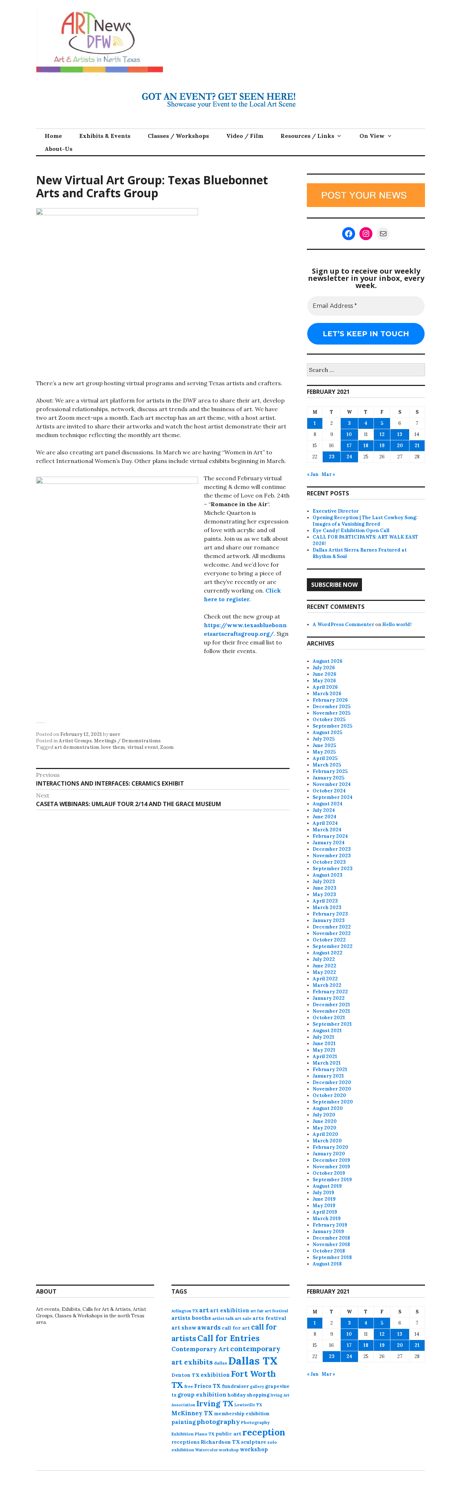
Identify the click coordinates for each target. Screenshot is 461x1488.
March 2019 (327, 1218)
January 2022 (329, 998)
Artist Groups (75, 741)
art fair (257, 1310)
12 (382, 434)
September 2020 (333, 1102)
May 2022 (324, 972)
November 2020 (332, 1089)
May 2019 (324, 1205)
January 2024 (329, 843)
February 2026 (330, 700)
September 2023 (333, 869)
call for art (236, 1328)
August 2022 (328, 953)
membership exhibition (241, 1414)
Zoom (167, 747)
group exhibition (202, 1394)
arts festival (269, 1318)
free (188, 1386)
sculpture (253, 1442)
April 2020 (325, 1134)
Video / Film (244, 135)
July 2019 (323, 1193)
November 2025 (331, 713)
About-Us (58, 148)
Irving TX (214, 1403)
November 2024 (332, 784)
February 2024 (330, 836)
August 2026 (328, 661)
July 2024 (324, 810)
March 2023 (327, 907)
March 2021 (327, 1063)
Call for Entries (228, 1338)
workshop (254, 1449)
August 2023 (328, 875)
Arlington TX (184, 1310)
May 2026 (324, 681)
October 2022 (329, 940)
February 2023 (330, 914)
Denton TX (185, 1375)
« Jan (312, 474)
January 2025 (328, 778)
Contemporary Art (200, 1349)
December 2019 (331, 1160)
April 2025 (325, 758)
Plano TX (204, 1434)
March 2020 (327, 1141)
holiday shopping (248, 1395)
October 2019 (329, 1173)
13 (399, 434)
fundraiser (235, 1386)
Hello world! (397, 624)
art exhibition (229, 1310)
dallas (220, 1363)
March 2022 (327, 985)
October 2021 (329, 1018)
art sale (243, 1318)
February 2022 (330, 992)
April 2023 (325, 901)
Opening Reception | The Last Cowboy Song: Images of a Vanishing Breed (365, 520)
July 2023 (324, 881)
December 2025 (331, 706)
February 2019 (330, 1225)
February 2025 (330, 771)
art (204, 1310)
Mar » (328, 474)
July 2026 (324, 668)
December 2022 (332, 927)
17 (349, 445)
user (114, 734)
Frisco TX (207, 1386)
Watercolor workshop (217, 1449)
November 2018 (331, 1244)
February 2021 (330, 1069)
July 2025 (324, 739)
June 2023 (324, 888)
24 (349, 457)
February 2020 (330, 1147)
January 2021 (328, 1076)
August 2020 (328, 1108)
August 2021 (327, 1031)
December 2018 (331, 1238)
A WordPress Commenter (343, 624)
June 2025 (324, 745)
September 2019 (332, 1180)
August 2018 (327, 1264)
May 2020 (324, 1128)
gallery (257, 1386)
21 (417, 445)
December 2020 (332, 1082)
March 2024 (327, 830)
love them (113, 747)
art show (183, 1327)
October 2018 (329, 1251)
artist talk (223, 1318)
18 (365, 445)
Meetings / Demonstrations (127, 741)
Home (53, 135)
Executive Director (336, 511)
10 (349, 434)
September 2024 (333, 797)
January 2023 (329, 920)
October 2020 (329, 1095)
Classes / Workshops (178, 135)
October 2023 (329, 862)
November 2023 (332, 856)
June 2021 (324, 1043)
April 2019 (325, 1212)
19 (382, 445)
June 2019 (324, 1199)
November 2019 (331, 1167)
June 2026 (324, 674)
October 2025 (329, 719)
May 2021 (324, 1050)
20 (400, 445)
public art (228, 1433)
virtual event (142, 747)
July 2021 (323, 1037)
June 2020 (325, 1121)
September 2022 (333, 946)
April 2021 (325, 1056)
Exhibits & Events (104, 135)
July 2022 (324, 959)
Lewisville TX (248, 1404)
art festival (276, 1310)
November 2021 (331, 1011)
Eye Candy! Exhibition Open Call (351, 530)
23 (332, 457)
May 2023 (324, 894)
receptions (185, 1442)
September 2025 (332, 726)
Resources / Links (307, 135)
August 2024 (328, 804)
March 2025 (327, 765)
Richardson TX (220, 1442)
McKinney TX (192, 1413)
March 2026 (327, 694)
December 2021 (331, 1005)
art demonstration (76, 747)
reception (263, 1432)
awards (209, 1327)
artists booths (191, 1317)
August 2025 (327, 732)
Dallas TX (253, 1360)
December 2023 (332, 849)
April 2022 (325, 979)
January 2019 (328, 1231)
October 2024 (329, 791)
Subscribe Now (334, 585)
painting (183, 1422)
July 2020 (324, 1115)
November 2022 (332, 933)
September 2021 (332, 1024)
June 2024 (324, 817)
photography (218, 1421)
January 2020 (329, 1154)
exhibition (215, 1374)
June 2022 (324, 966)
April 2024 (325, 823)
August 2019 (327, 1186)
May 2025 (324, 752)
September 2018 (332, 1257)
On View (372, 135)
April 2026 (325, 687)
